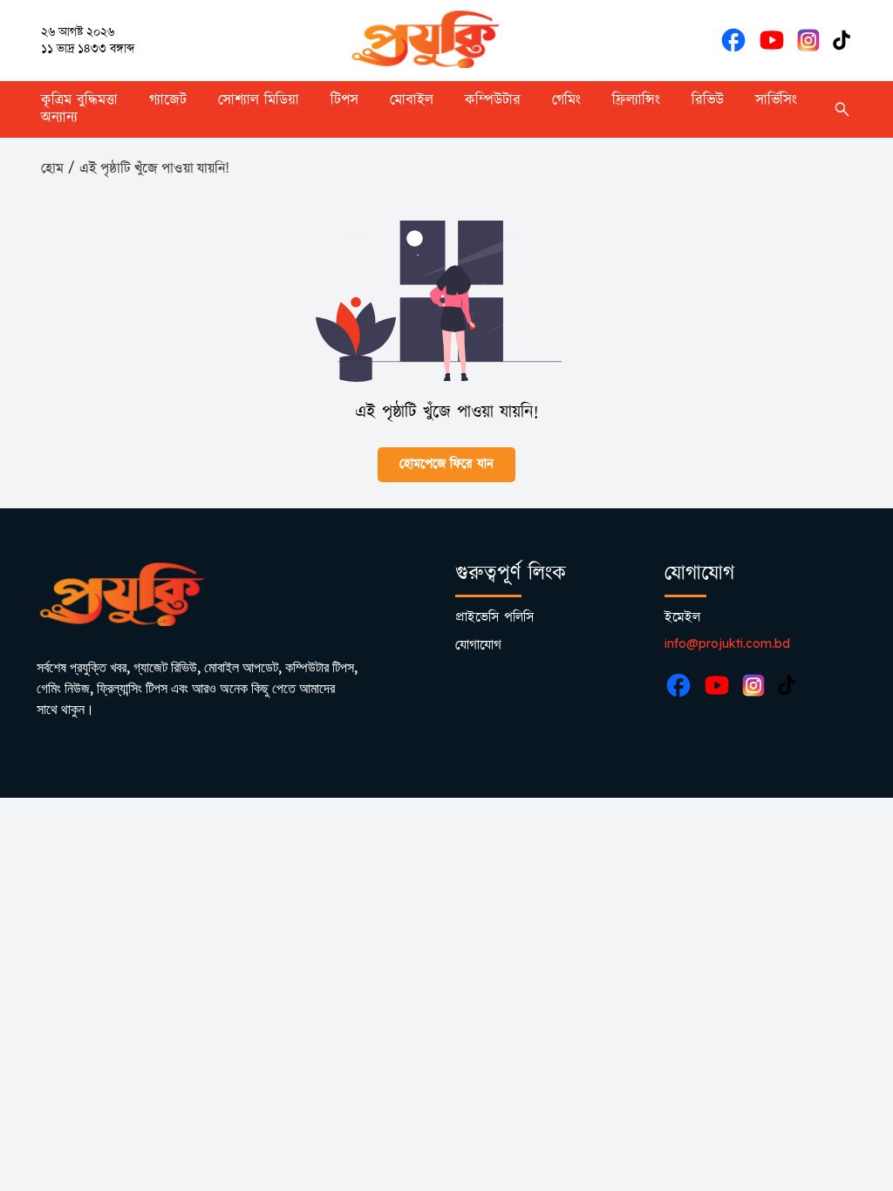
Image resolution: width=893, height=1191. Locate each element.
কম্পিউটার (493, 100)
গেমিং (566, 100)
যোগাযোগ (478, 646)
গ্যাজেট (168, 100)
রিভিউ (708, 100)
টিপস (344, 100)
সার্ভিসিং (776, 100)
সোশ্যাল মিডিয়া (258, 100)
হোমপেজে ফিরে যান (446, 464)
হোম (52, 168)
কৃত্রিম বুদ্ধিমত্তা (79, 100)
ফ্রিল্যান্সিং (636, 100)
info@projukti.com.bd (727, 643)
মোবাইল (411, 100)
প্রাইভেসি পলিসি (494, 618)
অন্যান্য (59, 117)
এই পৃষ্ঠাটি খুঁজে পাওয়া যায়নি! (153, 168)
